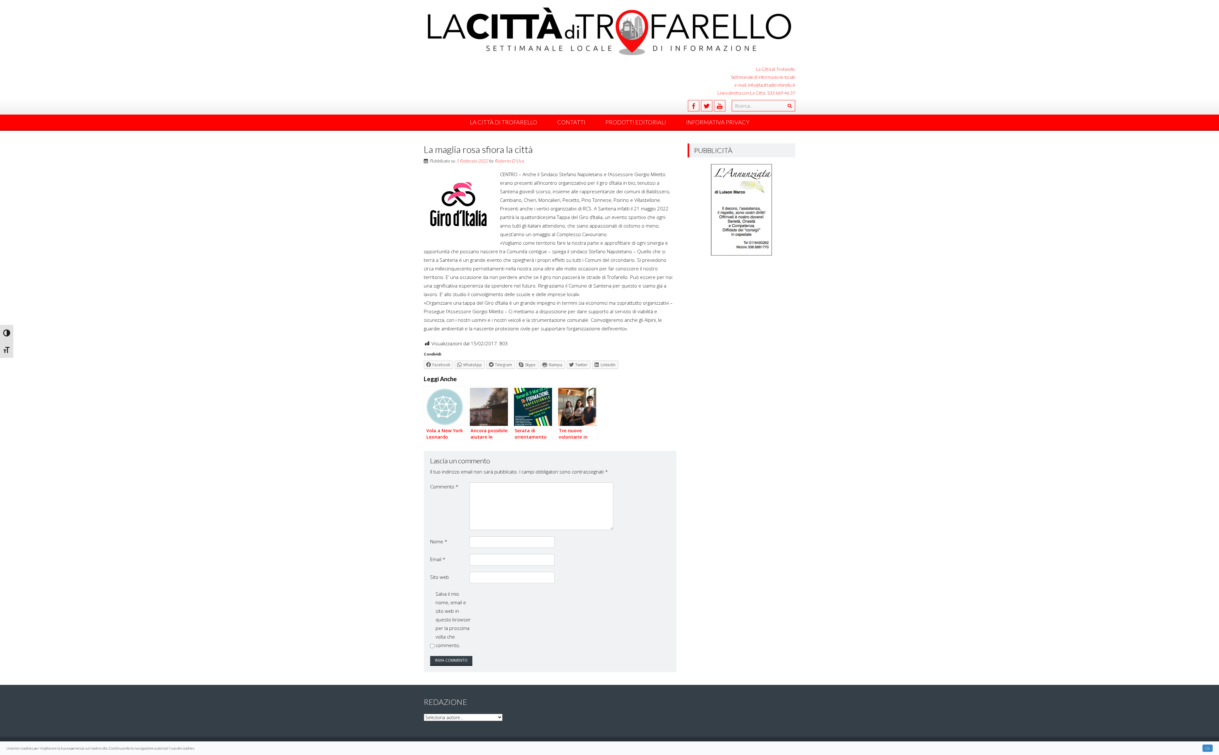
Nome (438, 541)
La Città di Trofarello (503, 122)
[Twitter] (706, 105)
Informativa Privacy (717, 122)
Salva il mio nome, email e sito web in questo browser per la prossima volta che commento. (453, 619)
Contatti (571, 122)
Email (437, 559)
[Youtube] (719, 105)
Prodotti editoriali (635, 122)
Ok (1207, 748)
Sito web (439, 577)
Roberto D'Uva (509, 160)
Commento (444, 486)
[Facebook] (693, 105)
